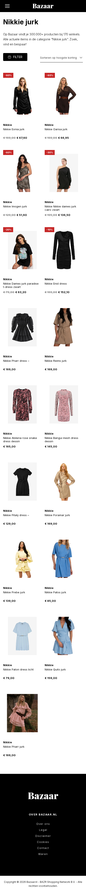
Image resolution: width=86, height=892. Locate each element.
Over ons (43, 823)
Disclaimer (43, 835)
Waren (43, 854)
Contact (43, 848)
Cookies (43, 842)
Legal (43, 829)
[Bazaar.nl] (43, 6)
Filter (17, 57)
